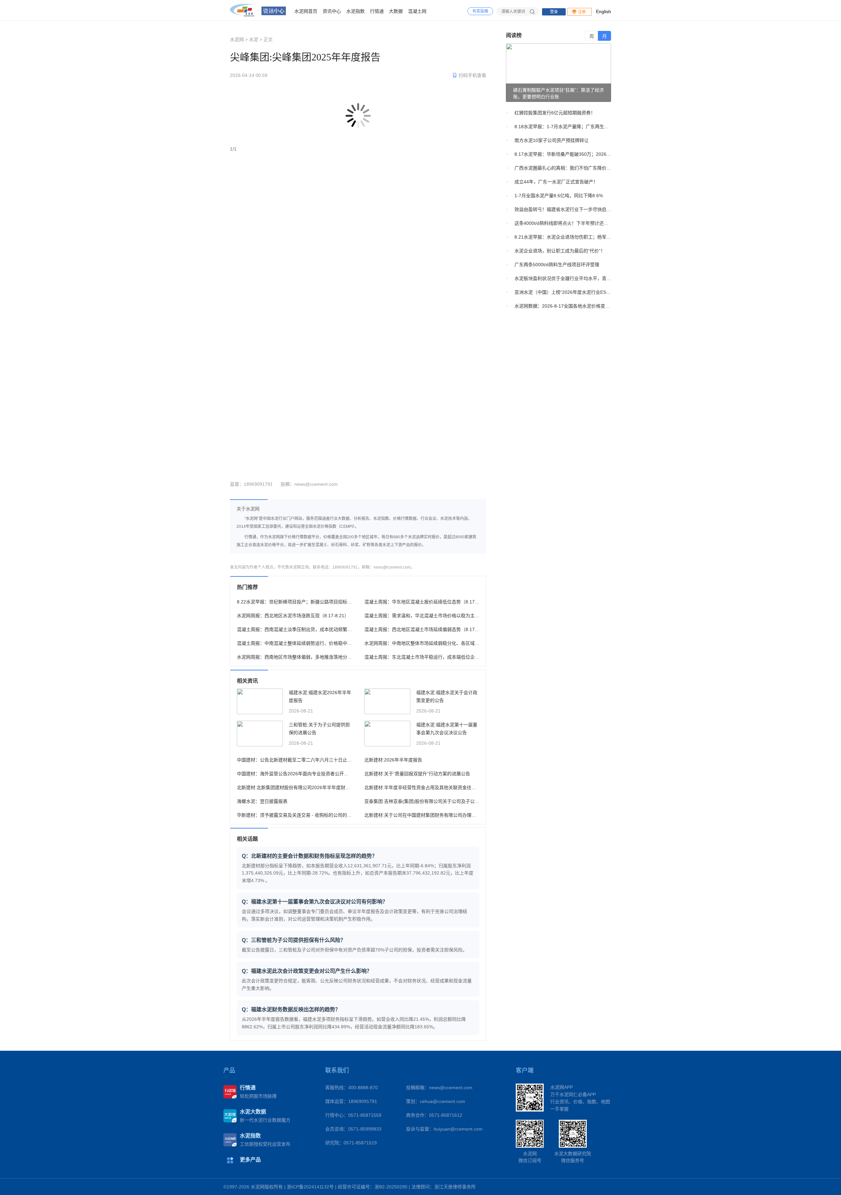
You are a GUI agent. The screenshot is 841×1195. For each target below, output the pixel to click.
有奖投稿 (480, 11)
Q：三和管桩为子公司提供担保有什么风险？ (294, 940)
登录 (554, 12)
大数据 (396, 11)
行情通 (377, 11)
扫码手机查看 (472, 75)
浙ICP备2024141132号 (310, 1186)
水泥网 (237, 39)
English (603, 11)
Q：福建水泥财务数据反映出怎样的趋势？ (291, 1009)
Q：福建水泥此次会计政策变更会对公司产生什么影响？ (307, 971)
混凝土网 (417, 11)
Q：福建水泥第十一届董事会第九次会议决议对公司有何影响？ (315, 901)
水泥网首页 (305, 11)
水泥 (253, 39)
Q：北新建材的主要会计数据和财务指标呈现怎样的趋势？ (309, 856)
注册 (582, 12)
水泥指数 (355, 11)
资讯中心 (332, 11)
